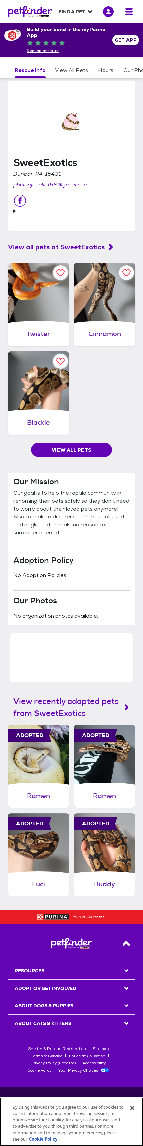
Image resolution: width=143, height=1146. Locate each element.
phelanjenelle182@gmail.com (51, 184)
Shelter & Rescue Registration (57, 1048)
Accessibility (94, 1063)
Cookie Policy (39, 1070)
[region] (71, 1121)
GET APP (126, 40)
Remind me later (43, 50)
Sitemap (101, 1048)
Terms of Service (46, 1055)
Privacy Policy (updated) (53, 1063)
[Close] (132, 1108)
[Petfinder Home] (30, 11)
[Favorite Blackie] (60, 361)
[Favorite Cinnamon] (126, 272)
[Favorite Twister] (60, 272)
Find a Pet (72, 12)
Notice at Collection (87, 1055)
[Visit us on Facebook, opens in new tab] (20, 200)
